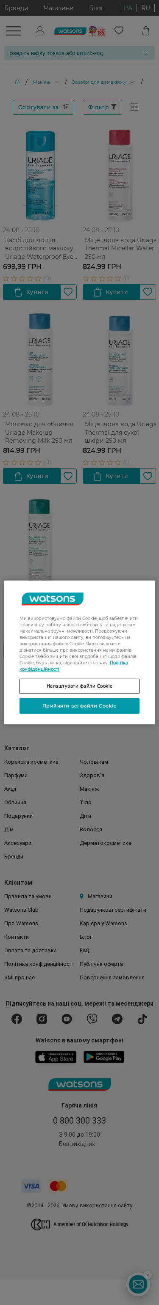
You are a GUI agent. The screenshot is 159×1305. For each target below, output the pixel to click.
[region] (79, 652)
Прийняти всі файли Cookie (79, 706)
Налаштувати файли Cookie (80, 686)
